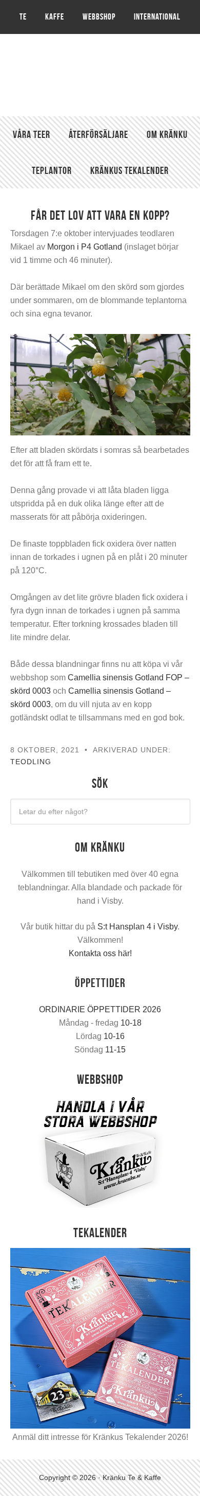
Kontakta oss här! (100, 953)
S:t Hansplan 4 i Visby (137, 926)
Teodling (30, 762)
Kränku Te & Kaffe (100, 75)
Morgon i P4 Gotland (84, 246)
